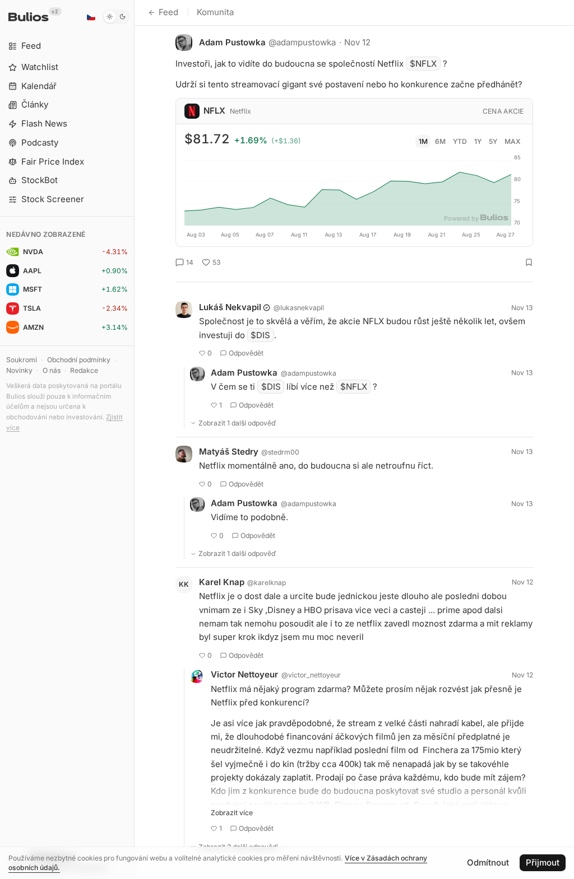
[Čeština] (91, 17)
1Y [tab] (478, 141)
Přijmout (542, 862)
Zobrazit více (232, 812)
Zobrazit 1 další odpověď (237, 423)
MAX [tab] (512, 141)
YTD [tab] (460, 141)
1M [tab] (423, 141)
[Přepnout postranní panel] (134, 439)
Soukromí (21, 360)
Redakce (84, 370)
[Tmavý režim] (116, 17)
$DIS (260, 335)
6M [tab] (440, 141)
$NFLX (423, 63)
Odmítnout (488, 862)
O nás (52, 370)
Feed (168, 12)
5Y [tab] (493, 141)
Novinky (19, 370)
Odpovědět (246, 353)
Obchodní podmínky (78, 360)
